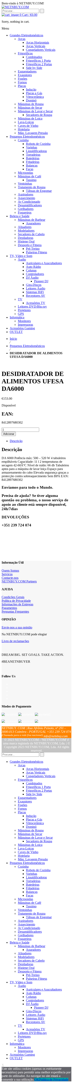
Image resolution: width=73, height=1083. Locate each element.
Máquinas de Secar (30, 834)
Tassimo (31, 906)
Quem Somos (10, 570)
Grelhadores (25, 935)
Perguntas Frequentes (15, 611)
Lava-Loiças (26, 848)
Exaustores (25, 801)
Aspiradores (25, 920)
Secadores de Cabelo (31, 960)
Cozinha (23, 866)
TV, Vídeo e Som (21, 982)
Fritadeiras (32, 888)
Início (13, 338)
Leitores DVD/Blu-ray (32, 1033)
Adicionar (8, 433)
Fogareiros (24, 939)
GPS (21, 1040)
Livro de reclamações (15, 641)
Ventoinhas (25, 910)
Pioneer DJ (41, 1007)
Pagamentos (9, 608)
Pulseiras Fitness (36, 978)
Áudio (22, 986)
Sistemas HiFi (35, 1018)
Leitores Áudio (35, 1014)
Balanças (32, 892)
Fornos (22, 808)
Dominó (31, 826)
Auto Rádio (33, 993)
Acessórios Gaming (22, 1054)
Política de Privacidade (16, 600)
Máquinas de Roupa (31, 830)
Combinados (34, 783)
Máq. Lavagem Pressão (33, 859)
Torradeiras (33, 881)
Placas (22, 812)
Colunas (31, 996)
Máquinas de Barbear (31, 946)
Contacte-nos (10, 577)
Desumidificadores (30, 931)
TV (20, 1025)
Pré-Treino (33, 975)
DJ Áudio (32, 1004)
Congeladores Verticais (40, 776)
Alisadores (24, 953)
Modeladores (26, 957)
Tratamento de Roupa (31, 913)
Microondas (25, 899)
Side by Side (34, 794)
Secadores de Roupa (39, 841)
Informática (17, 1043)
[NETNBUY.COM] (15, 7)
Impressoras (25, 1051)
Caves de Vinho (28, 852)
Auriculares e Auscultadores (44, 989)
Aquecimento (26, 924)
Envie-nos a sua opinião (17, 627)
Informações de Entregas (17, 604)
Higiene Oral (26, 967)
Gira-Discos (33, 1011)
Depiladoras (25, 964)
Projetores (24, 1036)
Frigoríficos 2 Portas (39, 790)
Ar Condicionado (29, 928)
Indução (31, 816)
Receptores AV (35, 1022)
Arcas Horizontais (37, 769)
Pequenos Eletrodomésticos (27, 346)
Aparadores (33, 949)
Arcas (21, 765)
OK (36, 1079)
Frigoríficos (25, 779)
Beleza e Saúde (19, 942)
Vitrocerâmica (35, 823)
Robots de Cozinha (38, 870)
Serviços (7, 574)
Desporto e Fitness (30, 971)
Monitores (24, 1047)
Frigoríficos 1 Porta (38, 787)
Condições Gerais (13, 597)
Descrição (16, 441)
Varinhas (31, 873)
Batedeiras (32, 884)
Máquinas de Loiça (30, 845)
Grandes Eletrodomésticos (26, 761)
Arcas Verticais (35, 772)
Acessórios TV (35, 1029)
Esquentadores (27, 797)
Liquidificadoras (36, 877)
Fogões (22, 805)
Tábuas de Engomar (39, 917)
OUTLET (16, 1058)
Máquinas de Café (29, 902)
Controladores (35, 1000)
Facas (29, 895)
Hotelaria (24, 855)
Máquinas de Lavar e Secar (35, 837)
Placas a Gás (34, 819)
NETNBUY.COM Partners (19, 581)
